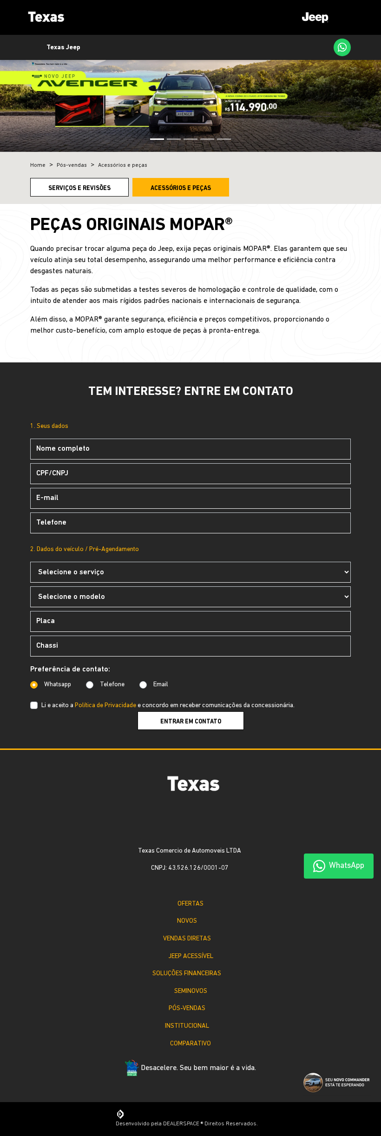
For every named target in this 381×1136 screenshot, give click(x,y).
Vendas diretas (187, 938)
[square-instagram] (197, 825)
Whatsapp (57, 684)
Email (160, 684)
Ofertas (190, 903)
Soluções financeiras (187, 973)
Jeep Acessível (190, 956)
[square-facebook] (183, 825)
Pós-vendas (187, 1008)
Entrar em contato (190, 722)
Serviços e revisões (79, 188)
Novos (187, 921)
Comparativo (190, 1043)
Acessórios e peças (181, 188)
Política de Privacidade (105, 705)
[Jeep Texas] (44, 17)
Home (38, 165)
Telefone (112, 684)
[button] (28, 102)
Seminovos (190, 991)
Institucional (187, 1026)
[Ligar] (319, 47)
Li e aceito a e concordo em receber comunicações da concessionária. (168, 705)
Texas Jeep (63, 47)
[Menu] (325, 17)
